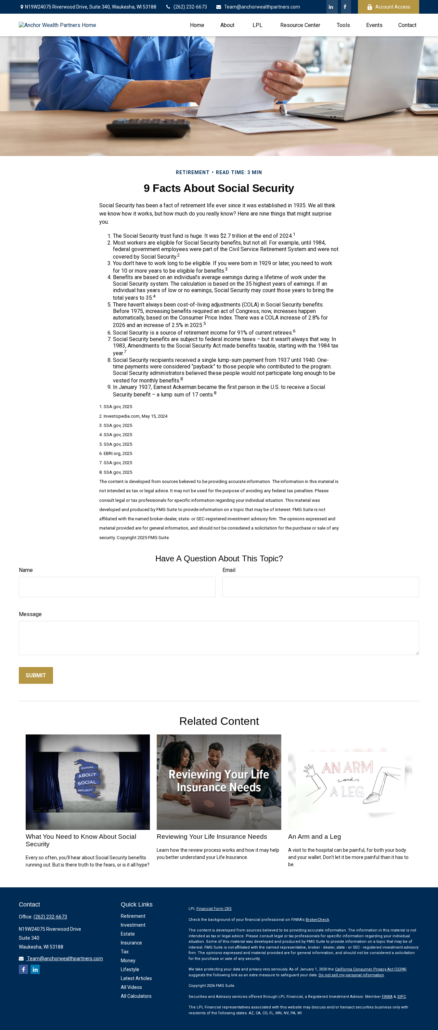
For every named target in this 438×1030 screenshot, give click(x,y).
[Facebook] (346, 7)
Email (228, 570)
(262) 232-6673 (190, 7)
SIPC (401, 996)
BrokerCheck (317, 919)
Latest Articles (136, 978)
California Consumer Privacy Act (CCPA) (371, 969)
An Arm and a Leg (314, 836)
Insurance (131, 943)
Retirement (133, 916)
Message (30, 614)
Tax (125, 951)
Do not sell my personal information (351, 975)
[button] (197, 25)
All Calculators (136, 996)
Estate (128, 934)
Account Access (392, 7)
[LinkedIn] (332, 7)
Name (26, 570)
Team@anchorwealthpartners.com (262, 7)
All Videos (131, 987)
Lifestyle (130, 969)
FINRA (387, 996)
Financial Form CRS (214, 909)
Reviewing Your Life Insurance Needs (212, 836)
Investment (133, 925)
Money (128, 960)
